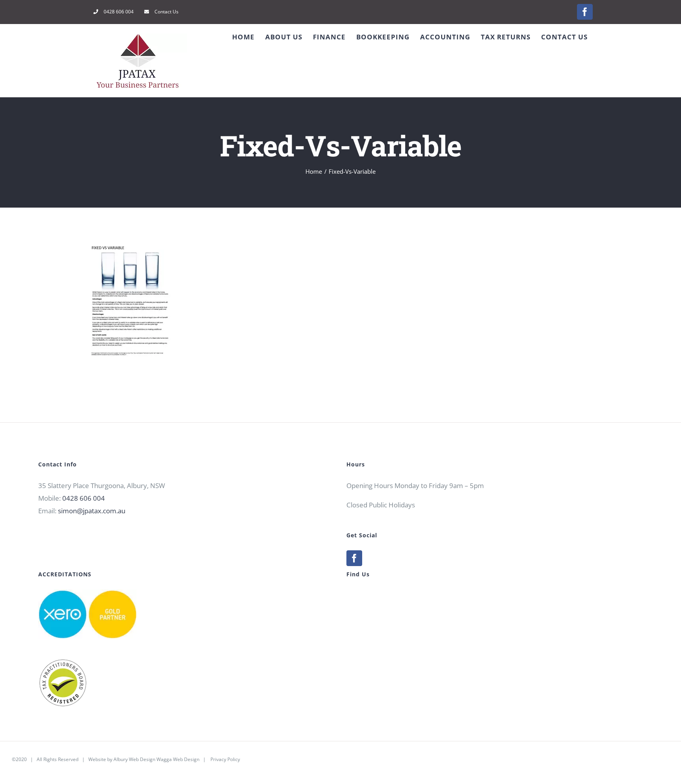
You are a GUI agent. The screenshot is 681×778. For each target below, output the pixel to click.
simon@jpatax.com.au (91, 510)
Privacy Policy (225, 759)
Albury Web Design (134, 759)
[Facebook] (354, 558)
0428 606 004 (83, 498)
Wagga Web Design (177, 759)
